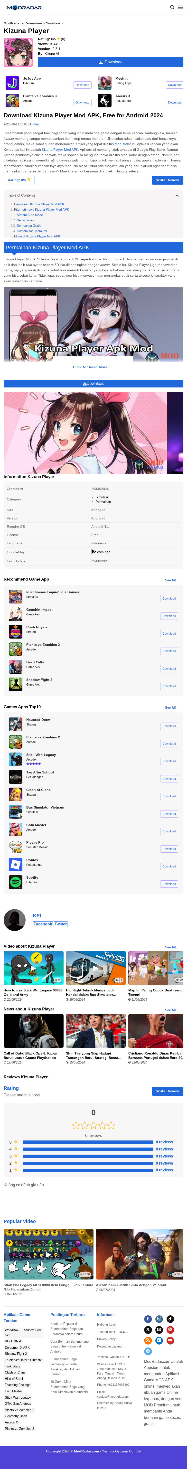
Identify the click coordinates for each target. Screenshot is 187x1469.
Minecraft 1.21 (15, 1457)
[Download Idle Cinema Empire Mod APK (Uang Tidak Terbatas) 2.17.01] (15, 596)
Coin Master (13, 1391)
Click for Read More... (92, 367)
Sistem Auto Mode (30, 215)
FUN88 (71, 1457)
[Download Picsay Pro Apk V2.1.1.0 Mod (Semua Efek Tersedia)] (15, 847)
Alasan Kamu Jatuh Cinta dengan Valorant (131, 1285)
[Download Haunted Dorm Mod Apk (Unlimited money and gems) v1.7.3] (15, 724)
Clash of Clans (15, 1372)
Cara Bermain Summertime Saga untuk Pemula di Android (69, 1347)
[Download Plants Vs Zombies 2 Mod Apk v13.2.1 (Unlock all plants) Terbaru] (15, 649)
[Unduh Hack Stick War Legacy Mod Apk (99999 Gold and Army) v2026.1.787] (15, 759)
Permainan (33, 23)
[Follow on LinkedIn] (159, 1341)
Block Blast (13, 1341)
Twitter (61, 924)
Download (112, 62)
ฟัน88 (154, 1457)
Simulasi (53, 23)
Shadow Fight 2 (16, 1354)
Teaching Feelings (17, 1385)
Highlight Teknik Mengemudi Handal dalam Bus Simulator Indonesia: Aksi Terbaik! (90, 992)
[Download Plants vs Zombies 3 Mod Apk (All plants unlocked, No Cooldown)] (12, 100)
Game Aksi (33, 614)
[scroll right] (178, 1265)
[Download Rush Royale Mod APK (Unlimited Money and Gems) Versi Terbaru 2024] (15, 632)
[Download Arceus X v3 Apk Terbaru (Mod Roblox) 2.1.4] (105, 100)
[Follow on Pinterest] (170, 1330)
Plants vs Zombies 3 (19, 1429)
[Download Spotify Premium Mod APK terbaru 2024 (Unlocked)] (15, 882)
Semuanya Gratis (29, 225)
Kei (36, 124)
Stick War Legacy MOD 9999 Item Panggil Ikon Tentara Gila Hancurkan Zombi (48, 1287)
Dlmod (32, 1457)
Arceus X (11, 1422)
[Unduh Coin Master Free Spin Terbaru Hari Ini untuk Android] (15, 829)
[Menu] (180, 7)
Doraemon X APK (17, 1347)
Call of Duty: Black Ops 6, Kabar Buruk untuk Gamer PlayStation (30, 1055)
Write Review (167, 180)
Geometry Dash (16, 1416)
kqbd (179, 1457)
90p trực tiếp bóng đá (132, 1457)
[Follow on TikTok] (170, 1319)
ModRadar (12, 23)
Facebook (43, 924)
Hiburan (28, 83)
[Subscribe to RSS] (148, 1341)
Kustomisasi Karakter (32, 231)
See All (170, 580)
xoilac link (167, 1457)
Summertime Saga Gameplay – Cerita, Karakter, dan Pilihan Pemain (65, 1366)
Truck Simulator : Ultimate (23, 1360)
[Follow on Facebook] (148, 1319)
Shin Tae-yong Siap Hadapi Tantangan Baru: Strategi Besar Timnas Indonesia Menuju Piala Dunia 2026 (92, 1055)
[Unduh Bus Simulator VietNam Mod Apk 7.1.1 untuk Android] (15, 812)
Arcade (28, 101)
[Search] (172, 7)
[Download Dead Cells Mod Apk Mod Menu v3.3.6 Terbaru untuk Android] (15, 667)
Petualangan (123, 101)
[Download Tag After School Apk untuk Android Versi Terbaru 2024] (15, 777)
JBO (93, 1462)
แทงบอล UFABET (51, 1457)
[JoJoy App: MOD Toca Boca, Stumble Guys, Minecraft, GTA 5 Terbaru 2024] (12, 83)
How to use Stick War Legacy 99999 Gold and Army (33, 992)
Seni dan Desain (37, 847)
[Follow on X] (148, 1330)
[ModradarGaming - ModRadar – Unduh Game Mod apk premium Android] (24, 7)
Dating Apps (123, 83)
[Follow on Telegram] (148, 1351)
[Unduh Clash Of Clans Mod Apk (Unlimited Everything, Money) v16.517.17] (15, 794)
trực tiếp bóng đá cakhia (96, 1457)
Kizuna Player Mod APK (60, 149)
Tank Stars (12, 1366)
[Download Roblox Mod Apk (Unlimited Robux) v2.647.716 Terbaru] (15, 864)
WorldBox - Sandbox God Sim (23, 1332)
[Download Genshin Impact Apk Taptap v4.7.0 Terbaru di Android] (15, 614)
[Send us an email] (159, 1330)
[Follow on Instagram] (159, 1319)
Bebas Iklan (25, 220)
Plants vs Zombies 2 (19, 1410)
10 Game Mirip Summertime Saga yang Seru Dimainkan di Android (69, 1387)
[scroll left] (8, 1265)
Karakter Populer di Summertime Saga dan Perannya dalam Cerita (66, 1329)
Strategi (31, 632)
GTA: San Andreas (18, 1403)
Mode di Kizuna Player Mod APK (37, 236)
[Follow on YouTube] (170, 1341)
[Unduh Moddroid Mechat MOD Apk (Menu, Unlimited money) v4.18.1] (105, 83)
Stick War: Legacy (18, 1397)
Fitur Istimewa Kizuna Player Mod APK (41, 209)
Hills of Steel (14, 1379)
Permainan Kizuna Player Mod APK (39, 204)
